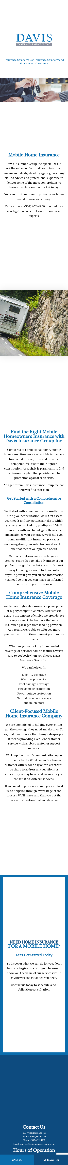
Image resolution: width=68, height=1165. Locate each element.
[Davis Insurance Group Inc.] (34, 39)
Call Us (17, 1160)
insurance (16, 187)
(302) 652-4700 (38, 1140)
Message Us (51, 1160)
